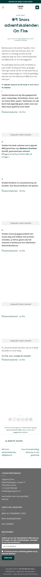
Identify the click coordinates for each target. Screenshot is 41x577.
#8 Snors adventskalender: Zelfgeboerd (9, 452)
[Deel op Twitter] (18, 419)
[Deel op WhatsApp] (10, 419)
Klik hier (5, 499)
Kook (23, 15)
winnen (25, 432)
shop (19, 350)
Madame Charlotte (28, 148)
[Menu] (3, 7)
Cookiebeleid (10, 571)
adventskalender (12, 430)
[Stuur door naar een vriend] (22, 419)
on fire (28, 430)
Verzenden (7, 574)
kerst (24, 430)
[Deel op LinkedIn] (31, 419)
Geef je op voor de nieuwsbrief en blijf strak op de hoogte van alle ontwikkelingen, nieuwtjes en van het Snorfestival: (20, 540)
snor (32, 430)
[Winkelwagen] (37, 7)
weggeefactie (17, 432)
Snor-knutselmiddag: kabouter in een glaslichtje (30, 452)
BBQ (19, 430)
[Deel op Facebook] (14, 419)
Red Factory (33, 574)
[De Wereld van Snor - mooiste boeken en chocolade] (20, 7)
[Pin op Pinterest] (27, 419)
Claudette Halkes (20, 40)
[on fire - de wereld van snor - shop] (20, 385)
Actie (18, 15)
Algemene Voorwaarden (26, 571)
